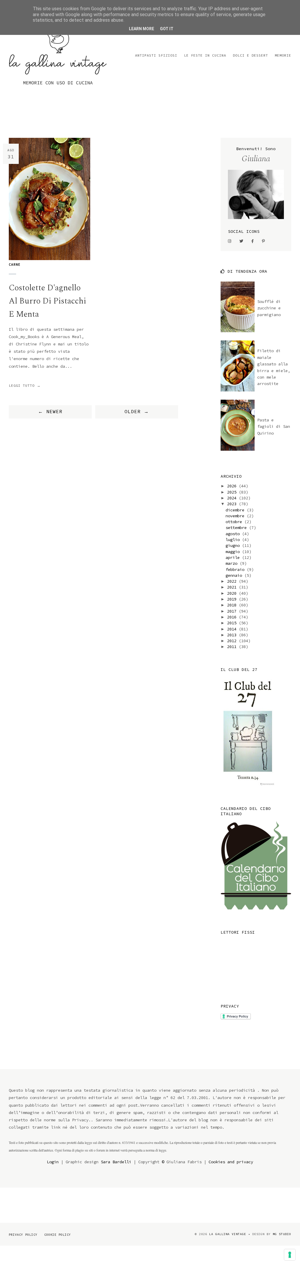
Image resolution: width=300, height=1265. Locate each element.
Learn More (141, 28)
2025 (233, 492)
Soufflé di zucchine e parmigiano (269, 308)
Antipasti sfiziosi (156, 55)
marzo (233, 563)
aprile (234, 557)
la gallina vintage (227, 1234)
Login (53, 1161)
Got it (166, 28)
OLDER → (137, 411)
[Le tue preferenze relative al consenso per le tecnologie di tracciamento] (289, 1254)
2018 (233, 605)
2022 (233, 581)
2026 (233, 486)
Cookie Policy (57, 1235)
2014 (233, 629)
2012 (233, 640)
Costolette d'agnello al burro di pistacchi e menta (47, 301)
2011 (233, 646)
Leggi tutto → (25, 385)
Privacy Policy (23, 1235)
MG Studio (282, 1234)
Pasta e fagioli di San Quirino (273, 426)
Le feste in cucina (205, 55)
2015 (233, 622)
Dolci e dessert (250, 55)
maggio (234, 551)
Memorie (283, 55)
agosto (234, 533)
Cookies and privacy (231, 1161)
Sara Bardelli (116, 1161)
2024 (233, 498)
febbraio (236, 569)
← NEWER (50, 411)
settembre (237, 527)
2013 (233, 634)
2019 (233, 599)
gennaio (235, 575)
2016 (233, 617)
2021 (233, 587)
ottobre (235, 521)
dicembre (236, 510)
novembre (236, 515)
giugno (234, 545)
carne (15, 264)
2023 (233, 503)
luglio (234, 539)
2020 (233, 593)
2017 (233, 611)
